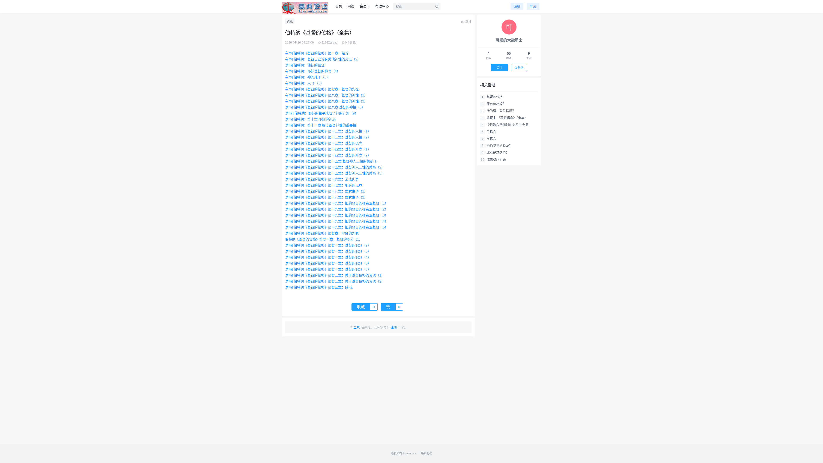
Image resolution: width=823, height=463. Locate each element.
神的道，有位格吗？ (501, 111)
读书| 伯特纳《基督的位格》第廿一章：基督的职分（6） (328, 269)
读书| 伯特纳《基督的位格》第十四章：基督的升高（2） (328, 155)
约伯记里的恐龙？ (499, 145)
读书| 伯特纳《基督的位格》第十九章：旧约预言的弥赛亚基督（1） (336, 203)
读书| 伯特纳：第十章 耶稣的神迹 (310, 119)
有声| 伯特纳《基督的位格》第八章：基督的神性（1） (326, 95)
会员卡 (365, 6)
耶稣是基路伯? (497, 152)
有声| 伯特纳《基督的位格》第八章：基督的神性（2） (326, 101)
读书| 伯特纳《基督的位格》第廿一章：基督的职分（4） (328, 257)
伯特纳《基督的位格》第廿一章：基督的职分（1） (323, 239)
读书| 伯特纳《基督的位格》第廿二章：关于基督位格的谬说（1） (335, 275)
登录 (533, 6)
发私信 (519, 67)
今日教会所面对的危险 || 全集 (508, 124)
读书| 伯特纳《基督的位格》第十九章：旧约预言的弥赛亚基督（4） (336, 221)
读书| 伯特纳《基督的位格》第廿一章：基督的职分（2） (328, 245)
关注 (499, 67)
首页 (338, 6)
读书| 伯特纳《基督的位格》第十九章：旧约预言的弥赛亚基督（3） (336, 215)
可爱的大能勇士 (509, 40)
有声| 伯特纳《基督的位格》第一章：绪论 (316, 53)
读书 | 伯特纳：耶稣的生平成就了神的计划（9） (321, 113)
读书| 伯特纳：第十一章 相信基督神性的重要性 (320, 125)
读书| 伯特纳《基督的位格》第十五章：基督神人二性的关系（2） (335, 167)
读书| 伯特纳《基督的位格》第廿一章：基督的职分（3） (328, 251)
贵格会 (491, 132)
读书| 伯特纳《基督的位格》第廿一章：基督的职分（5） (328, 263)
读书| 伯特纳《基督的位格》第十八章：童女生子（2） (326, 197)
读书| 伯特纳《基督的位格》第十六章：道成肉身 (322, 179)
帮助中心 (382, 6)
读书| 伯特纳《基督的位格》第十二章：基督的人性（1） (328, 131)
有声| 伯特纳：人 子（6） (304, 83)
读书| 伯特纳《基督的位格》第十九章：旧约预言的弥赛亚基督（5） (336, 227)
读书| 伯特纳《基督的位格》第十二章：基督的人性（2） (328, 137)
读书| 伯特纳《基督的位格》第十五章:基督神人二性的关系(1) (331, 161)
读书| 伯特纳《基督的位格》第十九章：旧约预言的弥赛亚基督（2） (336, 209)
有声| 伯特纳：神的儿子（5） (307, 77)
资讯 (290, 21)
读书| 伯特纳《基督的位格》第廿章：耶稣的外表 (322, 233)
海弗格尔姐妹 (496, 159)
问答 (350, 6)
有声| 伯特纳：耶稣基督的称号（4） (312, 71)
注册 (517, 6)
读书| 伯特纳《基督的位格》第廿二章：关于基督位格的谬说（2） (335, 281)
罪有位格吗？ (496, 104)
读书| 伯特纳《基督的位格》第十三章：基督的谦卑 (323, 143)
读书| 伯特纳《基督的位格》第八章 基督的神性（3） (325, 107)
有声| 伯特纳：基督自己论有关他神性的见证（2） (323, 59)
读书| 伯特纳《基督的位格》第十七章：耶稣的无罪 (323, 185)
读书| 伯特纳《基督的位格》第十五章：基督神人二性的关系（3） (335, 173)
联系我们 (426, 453)
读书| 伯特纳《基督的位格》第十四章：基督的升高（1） (328, 149)
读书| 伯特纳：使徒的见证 (304, 65)
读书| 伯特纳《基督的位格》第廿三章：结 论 (319, 287)
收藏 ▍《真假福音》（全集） (507, 118)
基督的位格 (495, 97)
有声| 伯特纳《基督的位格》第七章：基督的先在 (322, 89)
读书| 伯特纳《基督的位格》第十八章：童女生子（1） (326, 191)
